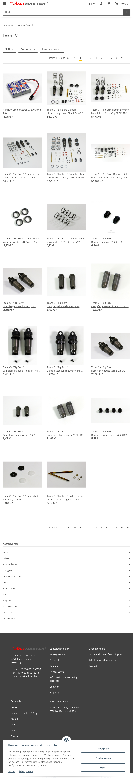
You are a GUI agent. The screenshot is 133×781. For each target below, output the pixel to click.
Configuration (103, 758)
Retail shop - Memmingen (103, 660)
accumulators (10, 564)
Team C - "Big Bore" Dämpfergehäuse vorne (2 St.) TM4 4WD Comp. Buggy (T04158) (66, 433)
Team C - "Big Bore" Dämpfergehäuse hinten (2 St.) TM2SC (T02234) (63, 304)
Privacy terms (26, 771)
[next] (127, 58)
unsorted (7, 612)
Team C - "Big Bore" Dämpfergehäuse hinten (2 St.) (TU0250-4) (19, 304)
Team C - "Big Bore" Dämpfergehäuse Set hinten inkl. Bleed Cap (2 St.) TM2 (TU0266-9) (20, 369)
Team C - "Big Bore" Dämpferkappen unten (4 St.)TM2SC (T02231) (110, 433)
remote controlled (12, 576)
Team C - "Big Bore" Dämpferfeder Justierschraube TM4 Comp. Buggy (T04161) (21, 240)
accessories (9, 588)
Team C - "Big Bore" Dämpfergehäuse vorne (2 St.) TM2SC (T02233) (19, 433)
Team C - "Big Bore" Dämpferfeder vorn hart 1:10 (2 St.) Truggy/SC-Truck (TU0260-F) (65, 240)
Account (15, 718)
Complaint (55, 665)
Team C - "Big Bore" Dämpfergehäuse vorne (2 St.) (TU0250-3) (107, 369)
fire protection (10, 606)
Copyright (55, 686)
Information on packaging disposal (64, 679)
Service (14, 736)
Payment (54, 660)
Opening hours (97, 648)
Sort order (26, 49)
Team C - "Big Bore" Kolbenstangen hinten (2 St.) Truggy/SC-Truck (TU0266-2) (66, 497)
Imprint (11, 771)
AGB (13, 724)
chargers (7, 570)
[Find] (126, 12)
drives (6, 558)
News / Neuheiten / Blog (24, 713)
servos (6, 582)
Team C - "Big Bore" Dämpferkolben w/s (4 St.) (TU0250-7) (22, 497)
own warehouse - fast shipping (105, 654)
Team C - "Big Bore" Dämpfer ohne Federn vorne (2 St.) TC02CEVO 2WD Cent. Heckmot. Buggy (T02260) (66, 175)
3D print (7, 600)
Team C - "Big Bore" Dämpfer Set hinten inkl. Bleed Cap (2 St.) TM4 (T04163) (109, 175)
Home (14, 707)
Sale (5, 594)
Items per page (50, 49)
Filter (10, 49)
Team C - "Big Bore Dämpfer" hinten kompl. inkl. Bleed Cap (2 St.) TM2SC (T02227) (66, 111)
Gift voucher (9, 618)
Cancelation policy (59, 648)
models (7, 552)
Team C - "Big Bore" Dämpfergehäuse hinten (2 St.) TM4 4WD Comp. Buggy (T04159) (110, 304)
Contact (93, 665)
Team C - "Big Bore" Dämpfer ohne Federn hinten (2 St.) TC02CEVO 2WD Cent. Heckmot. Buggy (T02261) (22, 175)
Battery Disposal (58, 654)
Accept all (103, 748)
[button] (101, 3)
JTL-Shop (116, 776)
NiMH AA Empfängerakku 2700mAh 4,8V (22, 111)
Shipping (54, 692)
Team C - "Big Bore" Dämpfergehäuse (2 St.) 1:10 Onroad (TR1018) (106, 240)
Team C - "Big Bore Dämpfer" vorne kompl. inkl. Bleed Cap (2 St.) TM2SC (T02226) (110, 111)
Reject (103, 767)
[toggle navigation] (4, 2)
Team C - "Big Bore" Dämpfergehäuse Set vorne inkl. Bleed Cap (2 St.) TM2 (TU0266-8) (64, 369)
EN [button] (90, 3)
